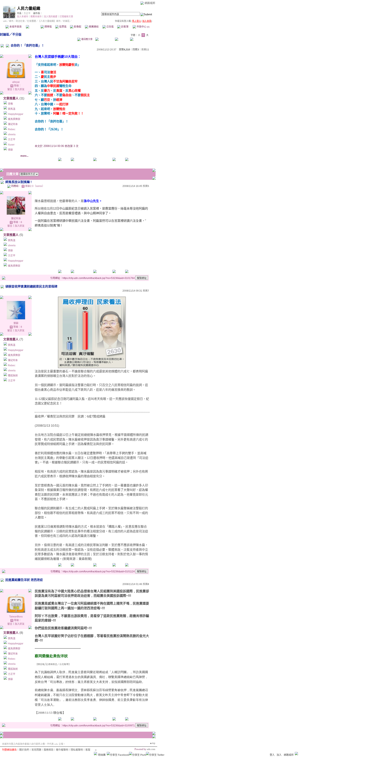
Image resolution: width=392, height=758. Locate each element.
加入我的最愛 (50, 16)
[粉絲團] (95, 753)
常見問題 (36, 749)
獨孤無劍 (13, 375)
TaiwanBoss (16, 616)
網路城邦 (150, 2)
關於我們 (24, 749)
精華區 (48, 26)
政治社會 (20, 21)
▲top (152, 743)
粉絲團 (102, 755)
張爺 (10, 149)
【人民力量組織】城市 (49, 21)
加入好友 (19, 89)
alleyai (16, 82)
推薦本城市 (36, 16)
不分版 (16, 34)
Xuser (11, 144)
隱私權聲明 (77, 749)
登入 (272, 755)
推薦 (145, 49)
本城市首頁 (15, 26)
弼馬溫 (11, 109)
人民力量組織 (28, 8)
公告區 (110, 26)
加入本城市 (22, 16)
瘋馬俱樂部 (14, 119)
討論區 (33, 26)
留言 (9, 89)
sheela (12, 134)
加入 (279, 755)
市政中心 (142, 26)
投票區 (63, 26)
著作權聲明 (62, 749)
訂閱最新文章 (66, 16)
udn (5, 21)
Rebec (11, 129)
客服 (87, 749)
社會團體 (31, 21)
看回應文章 (86, 39)
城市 (11, 21)
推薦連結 (93, 26)
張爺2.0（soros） (35, 186)
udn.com (151, 749)
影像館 (77, 26)
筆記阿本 (13, 124)
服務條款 (48, 749)
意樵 (10, 103)
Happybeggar (15, 114)
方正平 (27, 13)
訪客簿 (124, 26)
